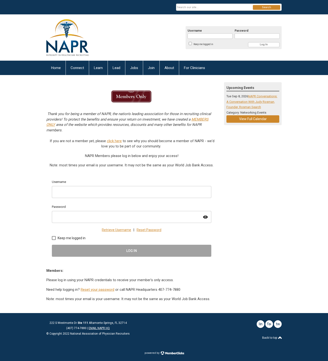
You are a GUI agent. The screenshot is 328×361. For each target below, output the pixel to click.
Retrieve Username (116, 230)
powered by (152, 353)
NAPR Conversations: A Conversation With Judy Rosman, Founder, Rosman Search (251, 101)
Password (241, 30)
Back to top (270, 337)
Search (266, 7)
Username (195, 30)
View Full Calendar (253, 119)
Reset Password (149, 230)
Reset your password (97, 289)
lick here (115, 141)
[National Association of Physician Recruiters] (93, 37)
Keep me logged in (203, 44)
